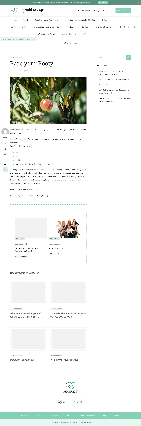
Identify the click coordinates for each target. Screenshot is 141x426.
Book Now (103, 3)
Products (70, 27)
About (25, 20)
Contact (117, 415)
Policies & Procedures (87, 415)
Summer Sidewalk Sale (22, 359)
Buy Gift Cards (123, 11)
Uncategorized (16, 57)
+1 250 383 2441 (85, 11)
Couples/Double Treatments (46, 20)
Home (14, 20)
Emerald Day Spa (32, 10)
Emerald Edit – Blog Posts (73, 34)
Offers (104, 20)
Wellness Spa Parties (47, 34)
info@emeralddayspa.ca (103, 11)
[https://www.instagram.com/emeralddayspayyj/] (81, 402)
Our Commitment (18, 27)
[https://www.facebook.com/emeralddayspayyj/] (74, 402)
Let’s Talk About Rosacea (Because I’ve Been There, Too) (68, 315)
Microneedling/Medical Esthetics (46, 27)
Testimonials (54, 415)
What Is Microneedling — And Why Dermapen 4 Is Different (25, 315)
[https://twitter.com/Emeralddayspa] (77, 402)
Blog (104, 415)
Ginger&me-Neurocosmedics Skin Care (80, 20)
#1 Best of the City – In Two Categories (114, 79)
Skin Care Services (103, 27)
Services (85, 27)
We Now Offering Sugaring (64, 359)
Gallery (68, 415)
